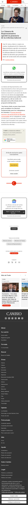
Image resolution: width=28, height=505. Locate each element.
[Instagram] (9, 318)
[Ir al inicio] (14, 2)
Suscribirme (14, 165)
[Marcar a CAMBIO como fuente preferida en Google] (14, 140)
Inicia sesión (14, 173)
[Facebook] (6, 318)
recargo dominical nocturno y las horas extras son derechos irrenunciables (13, 114)
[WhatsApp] (22, 318)
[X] (15, 318)
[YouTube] (19, 318)
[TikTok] (12, 318)
